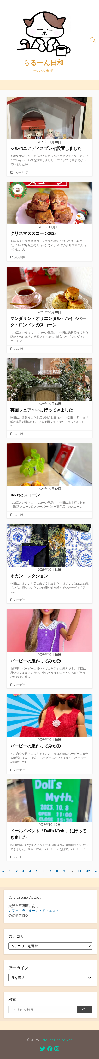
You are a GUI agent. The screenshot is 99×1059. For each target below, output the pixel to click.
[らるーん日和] (43, 32)
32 (88, 871)
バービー (20, 600)
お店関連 (20, 257)
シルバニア (21, 172)
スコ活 (18, 348)
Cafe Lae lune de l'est (56, 1040)
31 (79, 871)
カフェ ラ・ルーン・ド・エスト (33, 910)
